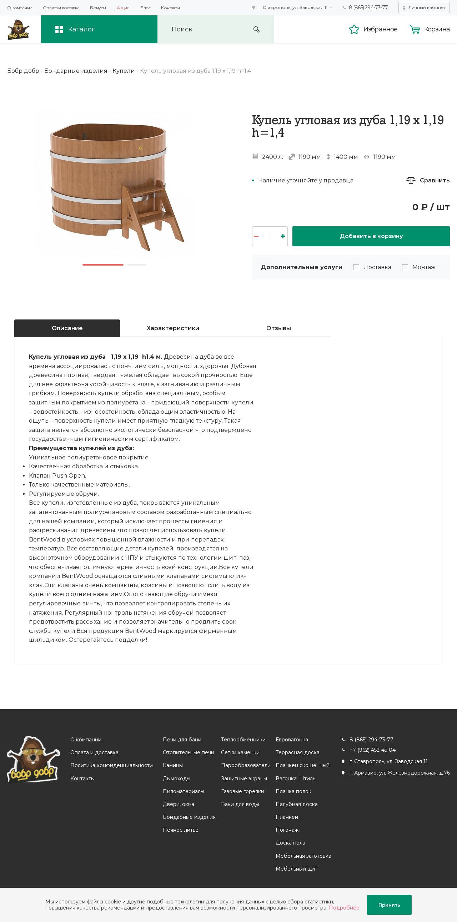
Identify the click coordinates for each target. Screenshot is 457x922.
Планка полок (293, 791)
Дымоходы (176, 778)
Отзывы (278, 328)
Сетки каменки (240, 752)
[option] (114, 183)
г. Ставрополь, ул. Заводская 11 (292, 7)
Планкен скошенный (303, 765)
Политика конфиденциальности (111, 765)
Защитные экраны (244, 778)
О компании (19, 7)
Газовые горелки (242, 791)
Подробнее (344, 908)
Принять (389, 905)
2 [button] (136, 265)
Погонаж (287, 830)
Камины (173, 765)
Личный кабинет (427, 7)
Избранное (380, 29)
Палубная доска (297, 804)
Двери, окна (178, 804)
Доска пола (290, 843)
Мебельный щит (296, 869)
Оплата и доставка (61, 7)
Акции (123, 7)
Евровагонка (292, 739)
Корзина (437, 29)
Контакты (170, 7)
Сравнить (435, 180)
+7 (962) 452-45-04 (373, 750)
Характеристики (173, 328)
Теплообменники (243, 739)
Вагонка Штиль (295, 778)
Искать (256, 29)
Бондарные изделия (189, 817)
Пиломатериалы (183, 791)
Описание (67, 328)
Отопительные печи (188, 752)
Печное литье (181, 830)
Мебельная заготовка (303, 856)
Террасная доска (298, 752)
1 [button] (103, 265)
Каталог (81, 29)
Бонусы (98, 7)
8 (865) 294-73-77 (368, 7)
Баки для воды (240, 804)
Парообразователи (246, 765)
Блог (145, 7)
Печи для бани (182, 739)
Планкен (287, 817)
